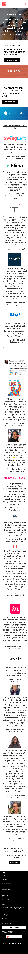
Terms (3, 931)
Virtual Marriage (6, 883)
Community (5, 879)
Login (3, 884)
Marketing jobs (6, 894)
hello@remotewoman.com (8, 932)
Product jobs (5, 895)
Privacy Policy (10, 931)
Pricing (4, 876)
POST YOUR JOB (14, 927)
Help (3, 875)
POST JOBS (14, 862)
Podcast (4, 880)
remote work (5, 910)
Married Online (6, 917)
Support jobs (5, 899)
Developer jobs (6, 892)
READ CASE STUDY (12, 60)
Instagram (4, 882)
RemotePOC (5, 914)
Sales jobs (4, 898)
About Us (4, 878)
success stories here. (19, 910)
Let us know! (23, 34)
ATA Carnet (5, 918)
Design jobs (5, 896)
